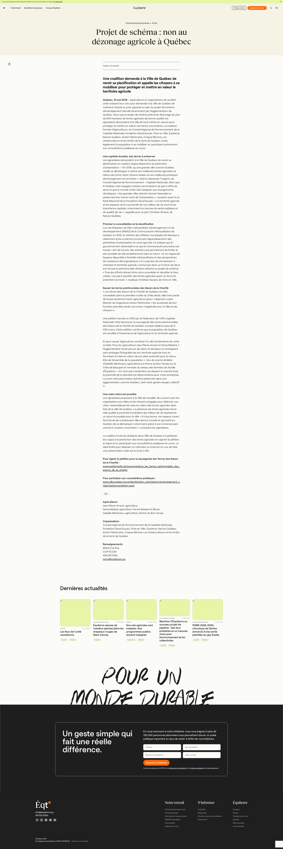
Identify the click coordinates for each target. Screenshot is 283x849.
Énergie (63, 640)
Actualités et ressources (33, 8)
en (277, 8)
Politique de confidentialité (177, 768)
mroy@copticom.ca (114, 559)
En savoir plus (58, 2)
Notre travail (16, 8)
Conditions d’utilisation (197, 768)
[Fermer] (280, 1)
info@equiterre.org (44, 812)
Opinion (62, 628)
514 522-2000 (41, 815)
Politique (73, 640)
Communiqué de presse (101, 622)
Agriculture (131, 640)
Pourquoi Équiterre (53, 8)
